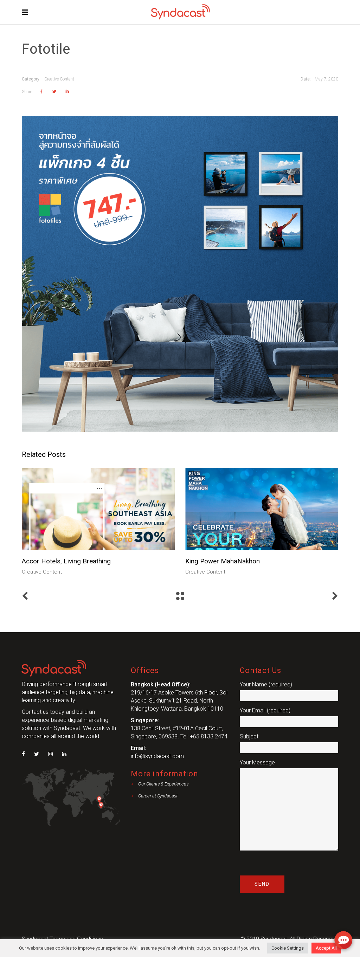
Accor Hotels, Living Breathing (66, 561)
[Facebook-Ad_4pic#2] (180, 274)
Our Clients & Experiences (163, 784)
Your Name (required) (266, 684)
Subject (249, 736)
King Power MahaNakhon (222, 561)
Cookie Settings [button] (287, 948)
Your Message (257, 762)
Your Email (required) (265, 710)
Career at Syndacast (158, 795)
